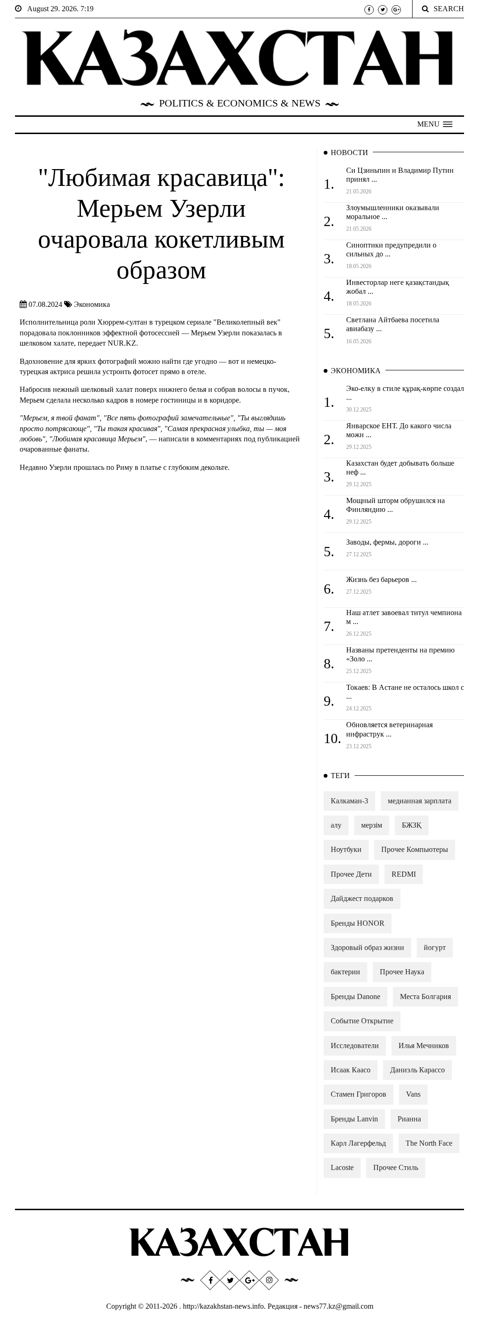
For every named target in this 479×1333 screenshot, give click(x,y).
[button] (435, 124)
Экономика (92, 304)
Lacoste (342, 1167)
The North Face (429, 1143)
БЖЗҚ (411, 825)
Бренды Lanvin (354, 1119)
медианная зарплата (419, 801)
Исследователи (355, 1045)
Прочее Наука (402, 972)
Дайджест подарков (362, 898)
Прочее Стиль (395, 1167)
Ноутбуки (346, 849)
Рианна (409, 1119)
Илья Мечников (424, 1045)
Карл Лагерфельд (358, 1143)
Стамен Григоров (358, 1094)
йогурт (435, 947)
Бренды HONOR (358, 923)
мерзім (371, 825)
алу (336, 825)
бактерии (345, 972)
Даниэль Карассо (417, 1070)
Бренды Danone (355, 996)
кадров (118, 400)
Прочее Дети (351, 874)
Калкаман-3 (349, 801)
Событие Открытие (362, 1021)
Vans (413, 1094)
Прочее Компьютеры (414, 849)
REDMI (404, 874)
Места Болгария (425, 996)
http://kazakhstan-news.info (223, 1306)
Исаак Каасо (350, 1070)
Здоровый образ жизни (367, 947)
